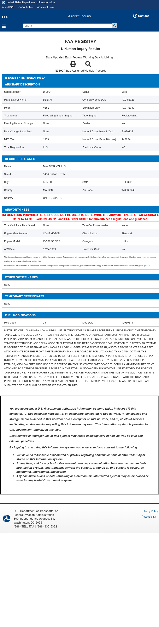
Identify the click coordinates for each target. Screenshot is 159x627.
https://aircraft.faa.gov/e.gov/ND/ (136, 265)
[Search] (114, 25)
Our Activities (25, 7)
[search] (67, 26)
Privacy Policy (150, 511)
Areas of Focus (45, 7)
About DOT (8, 7)
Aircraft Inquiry (79, 16)
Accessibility (149, 516)
